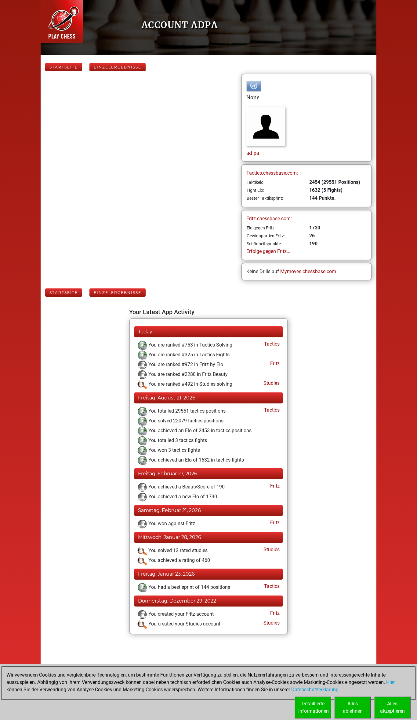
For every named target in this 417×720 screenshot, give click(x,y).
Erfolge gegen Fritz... (268, 251)
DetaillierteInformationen (313, 707)
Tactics (271, 344)
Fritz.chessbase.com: (269, 218)
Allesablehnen (353, 707)
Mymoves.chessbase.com (308, 271)
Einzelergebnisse (117, 67)
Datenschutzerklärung (315, 689)
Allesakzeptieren (392, 707)
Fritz (274, 363)
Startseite (63, 67)
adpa (252, 153)
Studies (271, 383)
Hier (390, 682)
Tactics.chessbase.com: (272, 173)
